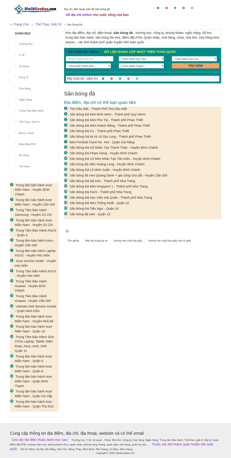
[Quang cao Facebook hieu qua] (142, 230)
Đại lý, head (26, 133)
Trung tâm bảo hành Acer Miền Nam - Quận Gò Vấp (33, 394)
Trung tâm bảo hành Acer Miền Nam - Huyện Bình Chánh (33, 189)
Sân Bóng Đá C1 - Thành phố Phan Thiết (99, 131)
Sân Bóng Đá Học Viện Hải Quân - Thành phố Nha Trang (111, 197)
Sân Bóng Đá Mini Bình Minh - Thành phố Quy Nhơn (108, 114)
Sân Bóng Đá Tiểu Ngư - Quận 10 (94, 208)
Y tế (21, 55)
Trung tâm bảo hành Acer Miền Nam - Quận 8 (33, 369)
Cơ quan (24, 66)
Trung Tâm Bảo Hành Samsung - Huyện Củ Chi (33, 212)
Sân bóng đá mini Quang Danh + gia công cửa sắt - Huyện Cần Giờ (118, 175)
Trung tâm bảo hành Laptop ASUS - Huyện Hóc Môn (35, 253)
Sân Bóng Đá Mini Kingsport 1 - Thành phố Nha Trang (109, 186)
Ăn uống (24, 155)
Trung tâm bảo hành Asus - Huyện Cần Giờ (35, 243)
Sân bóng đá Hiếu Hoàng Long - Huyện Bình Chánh (107, 164)
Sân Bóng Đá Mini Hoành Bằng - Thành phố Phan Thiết (110, 125)
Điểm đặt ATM (27, 144)
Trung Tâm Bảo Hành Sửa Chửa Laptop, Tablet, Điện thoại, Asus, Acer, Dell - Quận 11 (34, 344)
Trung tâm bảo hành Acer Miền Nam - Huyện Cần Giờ (35, 202)
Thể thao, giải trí (48, 24)
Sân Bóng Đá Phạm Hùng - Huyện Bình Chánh (103, 153)
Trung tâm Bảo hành (31, 110)
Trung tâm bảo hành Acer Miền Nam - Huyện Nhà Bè (34, 319)
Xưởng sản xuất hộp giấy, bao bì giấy (169, 240)
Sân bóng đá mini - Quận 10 (90, 214)
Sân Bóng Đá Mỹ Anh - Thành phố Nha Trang (102, 181)
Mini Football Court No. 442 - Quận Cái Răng (102, 142)
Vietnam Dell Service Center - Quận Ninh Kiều (35, 309)
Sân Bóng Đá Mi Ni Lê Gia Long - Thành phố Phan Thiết (110, 136)
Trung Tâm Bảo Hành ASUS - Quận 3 (35, 233)
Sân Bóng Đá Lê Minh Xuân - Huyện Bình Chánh (105, 170)
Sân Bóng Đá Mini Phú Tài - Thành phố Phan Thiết (106, 120)
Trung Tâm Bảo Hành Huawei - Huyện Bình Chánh (31, 286)
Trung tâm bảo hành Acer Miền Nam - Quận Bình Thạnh (33, 381)
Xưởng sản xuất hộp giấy (128, 240)
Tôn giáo (24, 166)
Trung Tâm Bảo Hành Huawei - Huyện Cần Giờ (33, 298)
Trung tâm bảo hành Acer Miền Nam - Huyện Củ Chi (34, 223)
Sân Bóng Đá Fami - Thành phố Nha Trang (101, 192)
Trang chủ (21, 24)
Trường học (26, 43)
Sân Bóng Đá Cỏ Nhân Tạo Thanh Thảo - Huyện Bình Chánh (114, 147)
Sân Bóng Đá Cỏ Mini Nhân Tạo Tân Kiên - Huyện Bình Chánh (115, 159)
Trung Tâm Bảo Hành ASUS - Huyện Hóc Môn (35, 273)
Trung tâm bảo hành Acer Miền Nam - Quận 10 (33, 329)
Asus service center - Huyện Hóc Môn (35, 263)
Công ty (24, 77)
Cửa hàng (25, 88)
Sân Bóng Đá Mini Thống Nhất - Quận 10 (99, 203)
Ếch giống (74, 240)
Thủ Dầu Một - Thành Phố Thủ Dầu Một (98, 109)
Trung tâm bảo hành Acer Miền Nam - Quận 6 (33, 359)
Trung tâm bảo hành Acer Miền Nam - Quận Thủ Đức (34, 404)
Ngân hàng (25, 99)
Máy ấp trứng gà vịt (96, 240)
